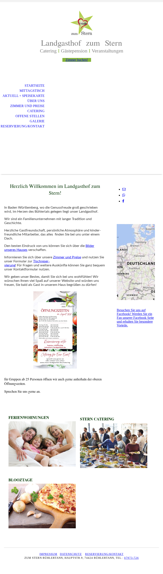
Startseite (35, 85)
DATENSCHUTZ (71, 554)
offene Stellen (30, 116)
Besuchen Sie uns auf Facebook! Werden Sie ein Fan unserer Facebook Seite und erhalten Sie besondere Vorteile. (135, 317)
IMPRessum (48, 554)
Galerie (37, 121)
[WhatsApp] (123, 195)
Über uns (36, 101)
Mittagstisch (32, 90)
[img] (81, 23)
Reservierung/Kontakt (23, 126)
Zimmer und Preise (27, 106)
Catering (36, 111)
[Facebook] (123, 201)
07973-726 (131, 557)
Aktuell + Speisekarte (24, 96)
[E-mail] (124, 189)
